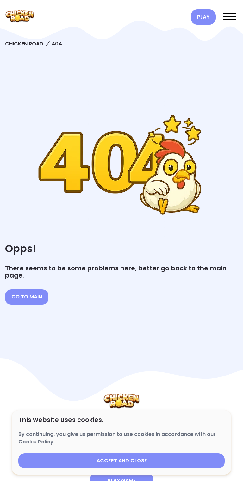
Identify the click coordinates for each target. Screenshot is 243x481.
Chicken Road (24, 43)
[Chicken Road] (95, 17)
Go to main (26, 296)
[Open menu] (229, 17)
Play (203, 17)
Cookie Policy (35, 441)
